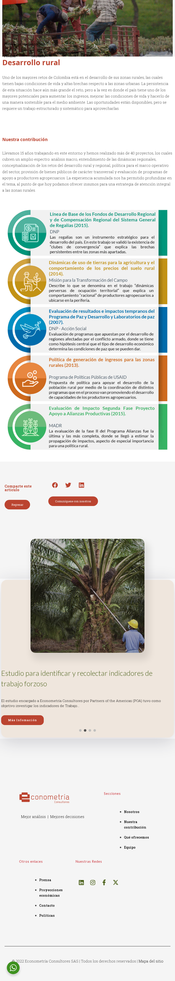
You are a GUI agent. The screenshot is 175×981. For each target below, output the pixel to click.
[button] (55, 485)
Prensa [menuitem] (9, 56)
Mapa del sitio (151, 961)
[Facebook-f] (104, 882)
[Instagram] (92, 882)
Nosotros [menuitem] (37, 9)
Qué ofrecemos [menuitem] (16, 32)
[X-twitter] (115, 882)
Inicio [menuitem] (9, 9)
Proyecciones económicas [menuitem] (25, 44)
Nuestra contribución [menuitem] (21, 20)
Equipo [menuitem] (44, 32)
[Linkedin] (81, 882)
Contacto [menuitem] (38, 56)
